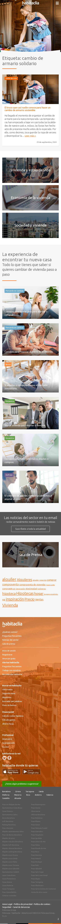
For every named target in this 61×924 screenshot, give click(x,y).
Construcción (50, 585)
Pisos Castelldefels (9, 892)
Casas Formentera (9, 879)
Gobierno (41, 589)
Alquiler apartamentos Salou (13, 831)
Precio (29, 599)
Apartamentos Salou (9, 814)
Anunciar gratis (8, 658)
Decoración (20, 589)
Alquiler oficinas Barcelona (12, 848)
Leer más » (30, 136)
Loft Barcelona (7, 821)
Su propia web (8, 743)
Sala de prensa (8, 644)
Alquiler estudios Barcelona (12, 841)
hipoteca (9, 593)
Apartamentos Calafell (10, 872)
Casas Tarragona (8, 889)
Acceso (5, 747)
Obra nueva (7, 689)
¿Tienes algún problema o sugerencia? (22, 784)
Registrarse (7, 655)
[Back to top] (54, 917)
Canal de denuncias (21, 907)
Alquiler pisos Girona (10, 855)
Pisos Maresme (7, 828)
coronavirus (8, 588)
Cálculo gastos (8, 720)
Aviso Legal (7, 904)
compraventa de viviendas (32, 584)
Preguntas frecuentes (12, 636)
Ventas (39, 599)
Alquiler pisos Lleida (9, 858)
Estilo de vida (11, 78)
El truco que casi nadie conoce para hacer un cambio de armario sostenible (28, 108)
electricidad (31, 588)
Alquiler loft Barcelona (10, 845)
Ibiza (28, 795)
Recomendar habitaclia (12, 674)
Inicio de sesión (9, 651)
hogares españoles (51, 594)
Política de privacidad (23, 904)
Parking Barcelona (9, 825)
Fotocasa (6, 913)
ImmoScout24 (28, 913)
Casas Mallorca (7, 885)
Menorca (17, 795)
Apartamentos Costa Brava (12, 808)
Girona (18, 791)
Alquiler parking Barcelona (12, 852)
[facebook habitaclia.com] (9, 758)
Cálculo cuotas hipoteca (12, 716)
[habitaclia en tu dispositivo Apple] (12, 773)
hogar (38, 593)
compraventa (10, 584)
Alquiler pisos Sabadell (10, 868)
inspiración (15, 599)
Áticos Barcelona (8, 818)
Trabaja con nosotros (11, 670)
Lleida (41, 791)
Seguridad (6, 907)
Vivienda (10, 605)
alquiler (9, 579)
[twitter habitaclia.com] (4, 758)
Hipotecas (25, 593)
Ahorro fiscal (8, 724)
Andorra (38, 795)
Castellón (6, 798)
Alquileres (24, 580)
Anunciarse (7, 739)
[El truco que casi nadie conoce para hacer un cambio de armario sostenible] (30, 89)
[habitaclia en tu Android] (31, 773)
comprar (51, 579)
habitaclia (16, 913)
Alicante (17, 798)
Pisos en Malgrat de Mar (11, 804)
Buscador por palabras (12, 701)
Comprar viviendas (9, 895)
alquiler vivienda (39, 580)
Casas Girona (7, 882)
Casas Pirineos (7, 811)
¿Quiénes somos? (10, 632)
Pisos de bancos (9, 705)
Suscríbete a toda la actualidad (30, 529)
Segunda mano (8, 693)
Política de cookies (42, 904)
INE (3, 600)
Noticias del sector (10, 640)
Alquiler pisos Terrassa (10, 865)
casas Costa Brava (8, 875)
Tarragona (30, 791)
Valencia (49, 795)
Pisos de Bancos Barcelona (12, 835)
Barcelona (6, 791)
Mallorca (5, 795)
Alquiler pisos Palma (9, 862)
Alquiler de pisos (8, 838)
